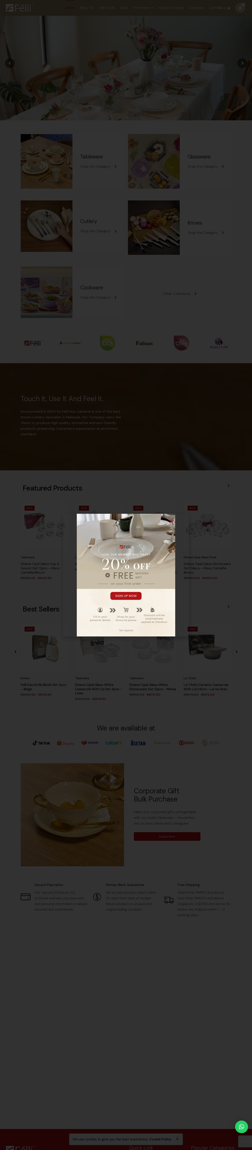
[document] (126, 575)
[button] (241, 1127)
